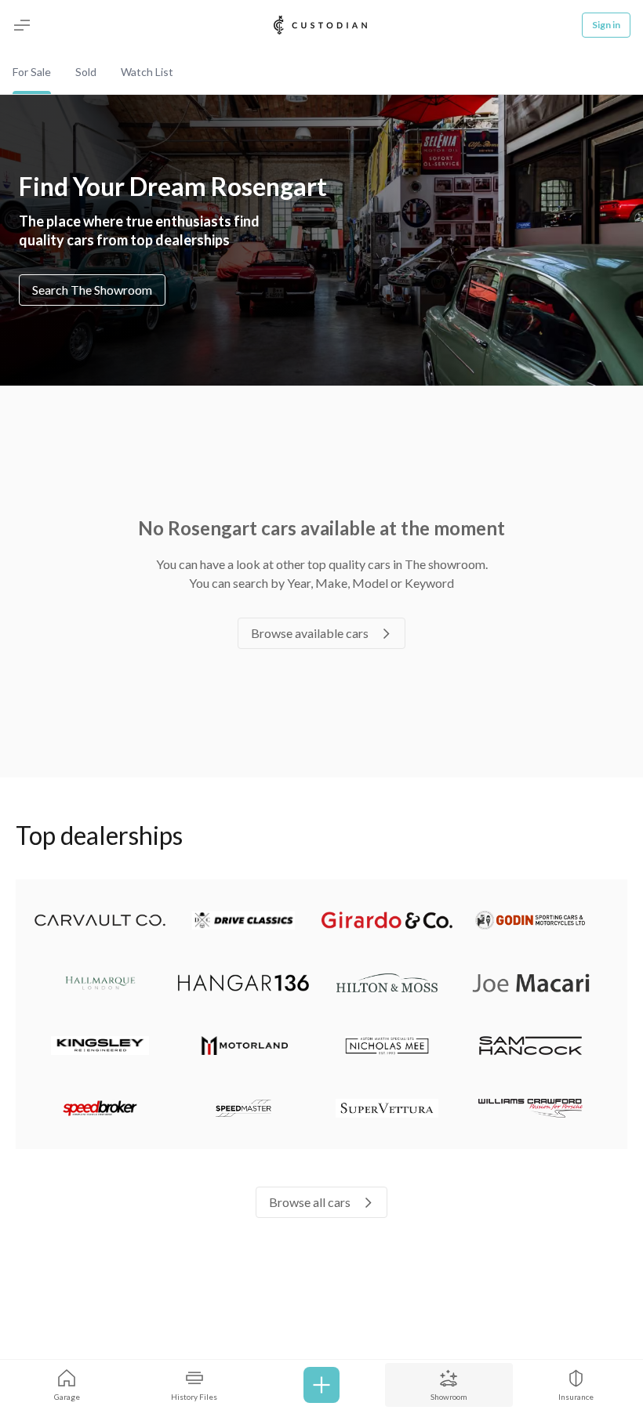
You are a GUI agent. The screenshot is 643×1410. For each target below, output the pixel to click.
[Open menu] (22, 25)
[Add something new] (321, 1385)
